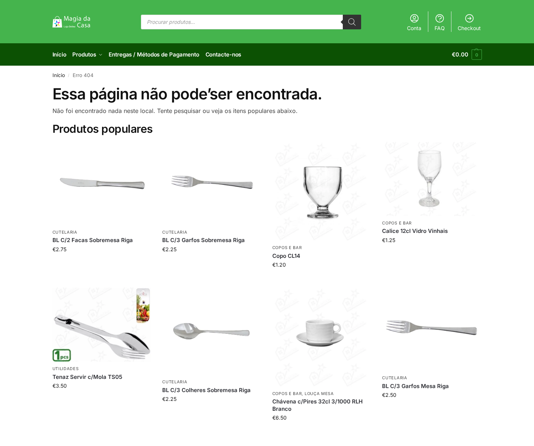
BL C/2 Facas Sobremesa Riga (92, 240)
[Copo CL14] (321, 191)
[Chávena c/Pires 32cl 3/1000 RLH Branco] (321, 337)
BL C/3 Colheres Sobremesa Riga (206, 390)
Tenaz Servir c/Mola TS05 (87, 376)
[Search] (352, 22)
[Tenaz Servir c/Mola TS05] (102, 325)
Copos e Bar (287, 247)
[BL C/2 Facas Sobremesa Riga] (102, 183)
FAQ (440, 28)
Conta (414, 28)
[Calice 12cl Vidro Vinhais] (431, 179)
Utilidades (65, 368)
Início (58, 75)
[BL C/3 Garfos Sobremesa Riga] (211, 183)
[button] (467, 55)
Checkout (469, 28)
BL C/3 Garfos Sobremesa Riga (203, 240)
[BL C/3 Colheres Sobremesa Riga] (211, 331)
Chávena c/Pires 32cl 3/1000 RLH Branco (317, 405)
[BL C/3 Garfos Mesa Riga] (431, 329)
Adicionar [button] (102, 265)
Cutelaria (64, 232)
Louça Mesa (319, 393)
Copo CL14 (286, 255)
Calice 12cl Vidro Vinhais (415, 230)
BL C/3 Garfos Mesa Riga (415, 386)
